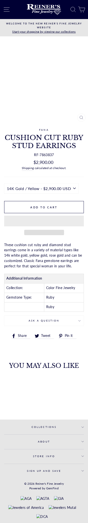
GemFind (52, 488)
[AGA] (26, 499)
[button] (44, 221)
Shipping (28, 168)
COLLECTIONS (44, 426)
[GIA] (59, 499)
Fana (44, 129)
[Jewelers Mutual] (62, 508)
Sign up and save (44, 470)
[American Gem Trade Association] (42, 499)
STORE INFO (44, 456)
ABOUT (44, 441)
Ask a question (44, 320)
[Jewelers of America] (26, 508)
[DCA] (42, 517)
